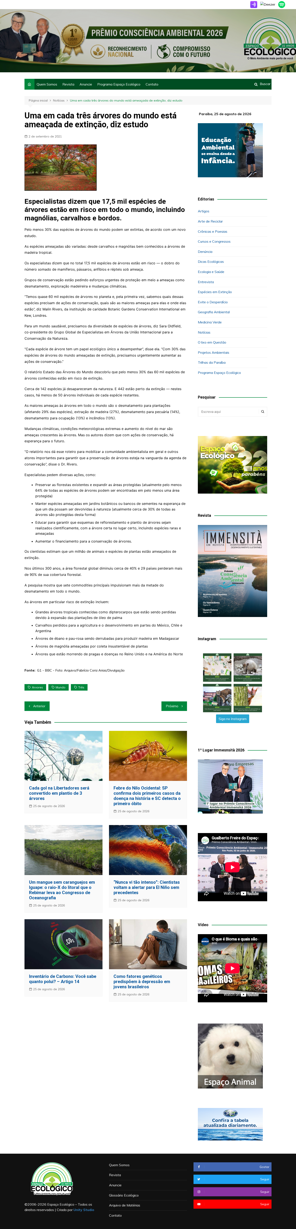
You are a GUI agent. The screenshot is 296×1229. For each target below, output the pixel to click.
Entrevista (206, 282)
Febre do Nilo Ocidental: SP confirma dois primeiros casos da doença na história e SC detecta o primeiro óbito (147, 795)
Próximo (172, 706)
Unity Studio (83, 1210)
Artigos (203, 211)
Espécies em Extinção (215, 292)
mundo (60, 687)
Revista (68, 84)
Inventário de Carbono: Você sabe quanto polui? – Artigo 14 (62, 979)
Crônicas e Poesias (212, 231)
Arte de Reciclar (210, 221)
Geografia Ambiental (214, 312)
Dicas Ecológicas (211, 261)
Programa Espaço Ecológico (118, 84)
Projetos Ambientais (213, 352)
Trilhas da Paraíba (212, 362)
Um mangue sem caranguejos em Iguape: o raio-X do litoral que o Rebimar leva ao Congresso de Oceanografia (62, 890)
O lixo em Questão (212, 342)
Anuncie (86, 84)
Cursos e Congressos (214, 241)
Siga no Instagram (233, 719)
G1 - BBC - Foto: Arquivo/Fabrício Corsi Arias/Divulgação (81, 670)
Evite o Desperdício (213, 302)
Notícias (204, 332)
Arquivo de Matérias (124, 1205)
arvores (37, 687)
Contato (152, 84)
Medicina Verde (210, 322)
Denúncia (205, 251)
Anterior (39, 706)
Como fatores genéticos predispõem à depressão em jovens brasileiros (142, 981)
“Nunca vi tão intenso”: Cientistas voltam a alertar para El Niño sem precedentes (147, 887)
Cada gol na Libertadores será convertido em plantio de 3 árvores (59, 793)
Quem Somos (47, 84)
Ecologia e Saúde (211, 272)
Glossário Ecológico (124, 1195)
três (81, 687)
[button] (217, 667)
